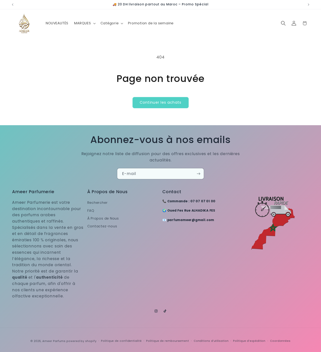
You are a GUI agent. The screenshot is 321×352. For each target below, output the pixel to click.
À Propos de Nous (103, 218)
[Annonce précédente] (13, 4)
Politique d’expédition (249, 341)
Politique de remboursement (167, 341)
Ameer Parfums (54, 341)
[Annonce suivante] (308, 4)
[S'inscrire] (198, 173)
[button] (84, 23)
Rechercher (97, 202)
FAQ (90, 210)
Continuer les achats (160, 102)
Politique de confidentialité (121, 341)
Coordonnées (280, 341)
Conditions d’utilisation (211, 341)
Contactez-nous (102, 226)
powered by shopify (81, 341)
